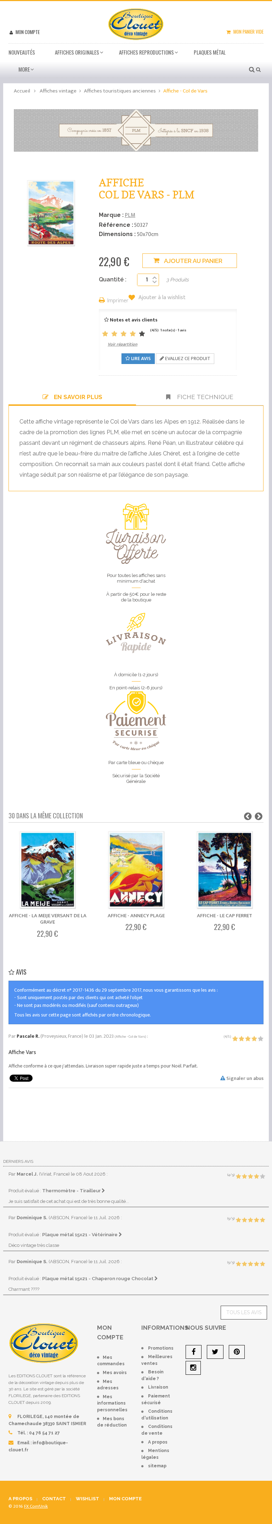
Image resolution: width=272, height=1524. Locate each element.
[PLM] (136, 130)
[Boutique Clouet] (136, 23)
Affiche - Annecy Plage (136, 915)
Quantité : (112, 279)
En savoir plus (78, 396)
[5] (142, 334)
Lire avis (140, 358)
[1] (105, 334)
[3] (123, 334)
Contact (54, 1498)
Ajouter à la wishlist (161, 298)
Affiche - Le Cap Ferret (224, 915)
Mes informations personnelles (112, 1403)
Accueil (22, 91)
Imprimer (118, 301)
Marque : (111, 215)
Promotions (161, 1348)
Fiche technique (204, 396)
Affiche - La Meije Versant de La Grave (47, 919)
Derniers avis (18, 1161)
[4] (133, 334)
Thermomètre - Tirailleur (72, 1190)
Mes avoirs (115, 1372)
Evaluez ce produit (187, 358)
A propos (158, 1442)
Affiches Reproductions (146, 52)
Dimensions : (117, 234)
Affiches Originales (77, 52)
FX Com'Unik (36, 1506)
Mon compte (27, 31)
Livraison (158, 1387)
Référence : (116, 225)
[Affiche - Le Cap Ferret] (224, 870)
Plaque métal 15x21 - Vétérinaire (80, 1234)
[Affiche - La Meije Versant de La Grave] (47, 870)
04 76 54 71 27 (44, 1432)
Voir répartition (122, 344)
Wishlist (87, 1498)
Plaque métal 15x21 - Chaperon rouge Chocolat (98, 1278)
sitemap (157, 1465)
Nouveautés (21, 52)
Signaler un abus (244, 1078)
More (24, 69)
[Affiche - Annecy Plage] (136, 870)
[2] (114, 334)
